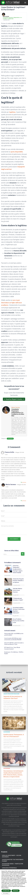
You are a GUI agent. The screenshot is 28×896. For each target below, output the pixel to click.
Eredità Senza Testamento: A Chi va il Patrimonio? (14, 735)
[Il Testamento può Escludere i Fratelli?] (8, 601)
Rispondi (24, 482)
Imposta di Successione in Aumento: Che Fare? (13, 697)
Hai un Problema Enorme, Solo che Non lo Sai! (18, 620)
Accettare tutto (6, 890)
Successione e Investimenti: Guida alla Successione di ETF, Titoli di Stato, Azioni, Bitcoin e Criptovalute (13, 774)
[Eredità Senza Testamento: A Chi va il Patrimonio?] (14, 723)
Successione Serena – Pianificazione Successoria (12, 864)
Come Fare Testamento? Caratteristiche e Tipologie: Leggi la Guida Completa (17, 569)
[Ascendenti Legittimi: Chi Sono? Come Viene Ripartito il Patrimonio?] (8, 610)
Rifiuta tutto (15, 890)
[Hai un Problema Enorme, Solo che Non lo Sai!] (8, 622)
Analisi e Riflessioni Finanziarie (11, 693)
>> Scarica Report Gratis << (14, 399)
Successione (10, 438)
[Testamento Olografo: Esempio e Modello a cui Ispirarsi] (8, 581)
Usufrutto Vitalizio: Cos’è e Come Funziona (17, 590)
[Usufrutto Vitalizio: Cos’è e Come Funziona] (8, 591)
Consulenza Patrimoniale (9, 868)
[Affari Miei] (11, 2)
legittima (12, 112)
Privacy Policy (4, 888)
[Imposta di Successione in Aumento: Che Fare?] (14, 684)
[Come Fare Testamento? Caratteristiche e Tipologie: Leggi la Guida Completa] (8, 568)
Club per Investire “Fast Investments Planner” (12, 860)
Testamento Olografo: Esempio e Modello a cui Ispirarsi (18, 580)
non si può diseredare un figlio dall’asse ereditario (11, 302)
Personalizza (5, 893)
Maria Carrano (15, 407)
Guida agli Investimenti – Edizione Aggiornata (11, 856)
